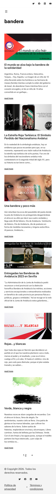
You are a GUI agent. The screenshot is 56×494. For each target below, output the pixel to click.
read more (8, 98)
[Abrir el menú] (6, 11)
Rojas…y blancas (15, 343)
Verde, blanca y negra (17, 408)
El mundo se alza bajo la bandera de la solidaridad (26, 66)
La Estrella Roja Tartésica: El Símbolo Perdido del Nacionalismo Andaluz (27, 137)
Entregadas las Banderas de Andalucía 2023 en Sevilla (21, 275)
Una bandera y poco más (19, 205)
